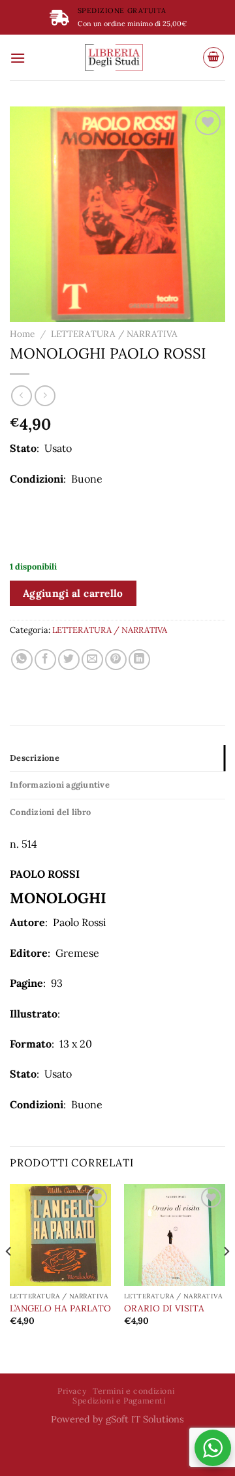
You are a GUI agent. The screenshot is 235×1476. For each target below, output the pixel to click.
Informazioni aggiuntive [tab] (60, 784)
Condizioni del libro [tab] (50, 812)
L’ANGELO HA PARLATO (60, 1308)
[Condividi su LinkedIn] (139, 660)
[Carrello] (213, 57)
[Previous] (9, 1277)
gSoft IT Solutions (145, 1419)
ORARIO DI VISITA (164, 1308)
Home (22, 334)
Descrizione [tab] (34, 757)
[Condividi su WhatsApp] (22, 660)
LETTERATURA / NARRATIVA (114, 334)
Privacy (71, 1391)
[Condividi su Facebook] (45, 660)
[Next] (225, 1277)
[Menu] (17, 58)
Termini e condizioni (133, 1391)
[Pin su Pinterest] (116, 660)
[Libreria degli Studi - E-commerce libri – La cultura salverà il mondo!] (114, 57)
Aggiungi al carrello (73, 593)
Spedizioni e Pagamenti (118, 1400)
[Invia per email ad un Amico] (92, 660)
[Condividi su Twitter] (69, 660)
